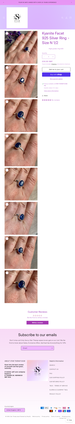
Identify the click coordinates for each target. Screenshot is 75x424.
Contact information (64, 418)
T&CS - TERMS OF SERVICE (58, 385)
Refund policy (36, 416)
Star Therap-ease (14, 416)
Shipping (53, 64)
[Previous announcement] (4, 2)
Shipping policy (66, 416)
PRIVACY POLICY (55, 394)
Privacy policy (45, 416)
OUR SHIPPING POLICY (57, 377)
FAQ (50, 373)
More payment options (56, 79)
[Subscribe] (52, 348)
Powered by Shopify (25, 416)
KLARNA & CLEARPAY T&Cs (58, 390)
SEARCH (52, 365)
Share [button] (46, 95)
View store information (51, 91)
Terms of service (55, 416)
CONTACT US (53, 369)
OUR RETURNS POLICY (57, 381)
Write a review (37, 323)
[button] (4, 18)
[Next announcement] (71, 2)
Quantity (44, 53)
